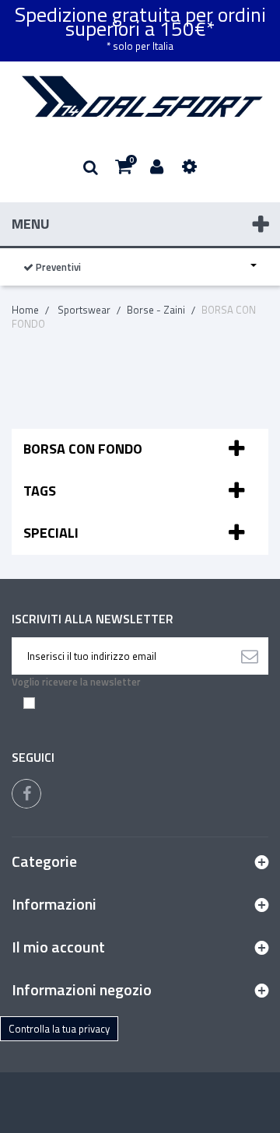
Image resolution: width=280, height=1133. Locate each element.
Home (25, 309)
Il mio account (58, 947)
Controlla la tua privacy (59, 1029)
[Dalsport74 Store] (140, 96)
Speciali (51, 532)
